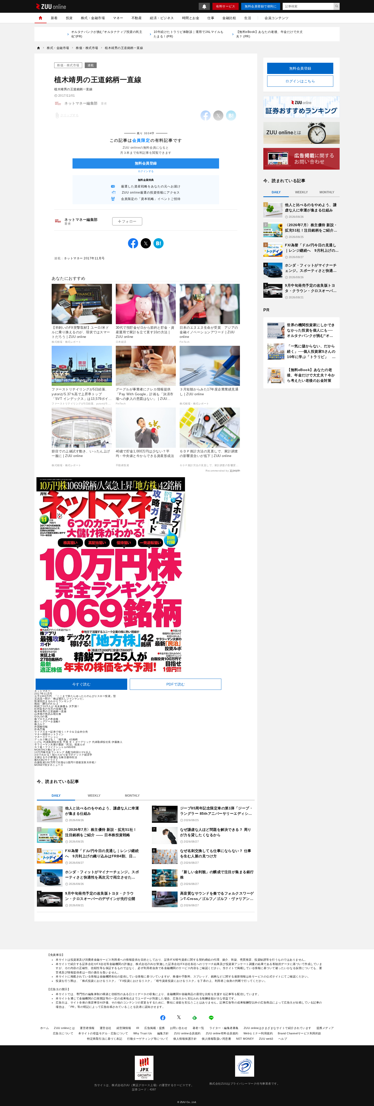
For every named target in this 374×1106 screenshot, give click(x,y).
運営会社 (105, 1027)
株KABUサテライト (46, 759)
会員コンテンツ (277, 18)
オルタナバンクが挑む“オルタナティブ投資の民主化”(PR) (106, 34)
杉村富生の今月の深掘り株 (50, 708)
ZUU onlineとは (64, 1027)
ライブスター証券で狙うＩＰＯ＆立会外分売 (61, 731)
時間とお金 (190, 18)
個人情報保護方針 (185, 1038)
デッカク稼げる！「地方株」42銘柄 (56, 739)
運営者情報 (87, 1027)
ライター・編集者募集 (224, 1027)
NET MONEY (245, 1038)
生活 (247, 18)
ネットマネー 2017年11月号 (84, 258)
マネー (118, 18)
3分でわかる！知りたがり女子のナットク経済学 (63, 754)
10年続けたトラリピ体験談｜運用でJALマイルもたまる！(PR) (189, 34)
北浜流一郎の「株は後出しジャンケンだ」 (59, 698)
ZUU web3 (266, 1038)
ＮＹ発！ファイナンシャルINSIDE (55, 747)
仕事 (210, 18)
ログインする (146, 171)
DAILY (56, 795)
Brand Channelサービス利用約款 (299, 1033)
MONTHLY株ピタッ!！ (48, 749)
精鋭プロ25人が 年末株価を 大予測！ (57, 706)
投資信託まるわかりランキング (53, 701)
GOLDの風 (41, 716)
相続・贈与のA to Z (46, 703)
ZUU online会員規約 (187, 1033)
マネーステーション (46, 736)
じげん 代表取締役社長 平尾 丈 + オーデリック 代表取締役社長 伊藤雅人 (78, 742)
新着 (54, 18)
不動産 (137, 18)
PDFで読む (175, 684)
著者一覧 (198, 1027)
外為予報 (39, 729)
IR (137, 1027)
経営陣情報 (124, 1027)
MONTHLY (132, 795)
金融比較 (229, 18)
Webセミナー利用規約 (258, 1033)
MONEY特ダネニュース (48, 765)
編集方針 (163, 1033)
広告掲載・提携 (154, 1027)
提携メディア (325, 1027)
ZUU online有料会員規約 (222, 1033)
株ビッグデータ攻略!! (47, 721)
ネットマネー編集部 (81, 220)
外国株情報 (41, 726)
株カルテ (39, 724)
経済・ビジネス (162, 18)
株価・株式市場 (68, 65)
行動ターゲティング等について (147, 1038)
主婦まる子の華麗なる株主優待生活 (55, 757)
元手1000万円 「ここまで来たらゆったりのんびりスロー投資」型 (75, 696)
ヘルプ (282, 1038)
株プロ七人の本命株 (46, 719)
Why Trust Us (142, 1033)
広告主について (63, 1033)
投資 (69, 18)
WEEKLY (94, 795)
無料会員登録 (300, 68)
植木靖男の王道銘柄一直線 (50, 711)
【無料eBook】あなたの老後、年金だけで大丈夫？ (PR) (269, 34)
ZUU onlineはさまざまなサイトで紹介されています (277, 1027)
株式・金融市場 (93, 18)
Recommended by (217, 470)
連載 (91, 65)
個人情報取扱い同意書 (216, 1038)
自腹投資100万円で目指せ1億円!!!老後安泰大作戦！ (65, 762)
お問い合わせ (179, 1027)
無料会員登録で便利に (261, 6)
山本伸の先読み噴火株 (47, 714)
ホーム (44, 1027)
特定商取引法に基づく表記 (104, 1038)
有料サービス (225, 6)
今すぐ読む (81, 684)
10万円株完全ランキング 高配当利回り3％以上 (62, 752)
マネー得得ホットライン (49, 734)
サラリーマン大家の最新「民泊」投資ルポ (59, 744)
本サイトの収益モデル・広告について (103, 1033)
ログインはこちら (300, 81)
